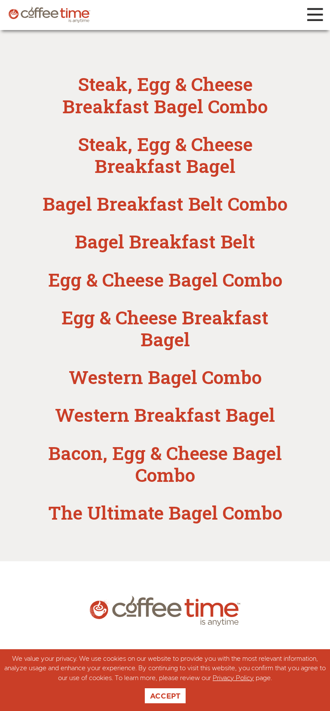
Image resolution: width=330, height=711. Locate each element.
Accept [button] (165, 696)
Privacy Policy (233, 678)
